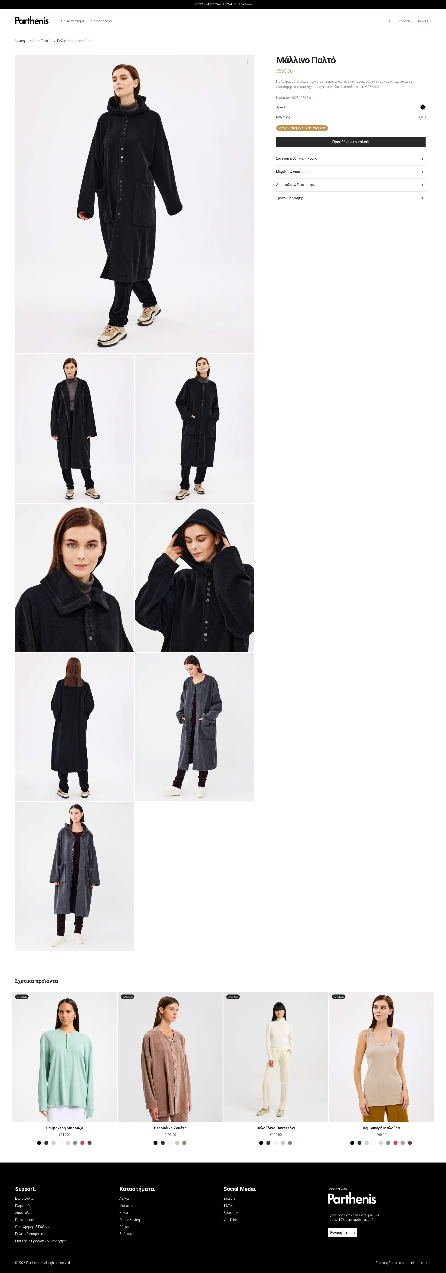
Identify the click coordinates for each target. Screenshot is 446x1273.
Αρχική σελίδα (25, 41)
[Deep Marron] (89, 1143)
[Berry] (82, 1143)
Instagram (231, 1198)
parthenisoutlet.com (416, 1263)
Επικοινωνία (24, 1198)
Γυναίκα (46, 41)
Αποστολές (24, 1213)
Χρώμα (281, 107)
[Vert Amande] (53, 1143)
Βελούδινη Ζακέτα (170, 1128)
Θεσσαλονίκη (129, 1220)
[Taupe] (177, 1143)
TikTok (228, 1206)
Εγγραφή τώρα (342, 1233)
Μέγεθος (283, 117)
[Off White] (170, 1143)
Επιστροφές (24, 1220)
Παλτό (61, 41)
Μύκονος (126, 1206)
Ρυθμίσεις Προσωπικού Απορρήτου (42, 1241)
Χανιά (123, 1213)
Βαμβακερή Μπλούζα (64, 1128)
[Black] (39, 1143)
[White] (61, 1143)
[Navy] (46, 1143)
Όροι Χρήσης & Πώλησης (33, 1227)
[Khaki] (184, 1143)
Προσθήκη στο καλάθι (350, 142)
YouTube (230, 1220)
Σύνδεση (404, 21)
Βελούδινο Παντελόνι (276, 1128)
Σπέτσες (126, 1234)
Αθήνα (124, 1198)
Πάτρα (124, 1227)
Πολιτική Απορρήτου (30, 1234)
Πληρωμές (23, 1206)
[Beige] (68, 1143)
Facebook (230, 1213)
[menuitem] (388, 21)
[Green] (75, 1143)
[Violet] (403, 1143)
